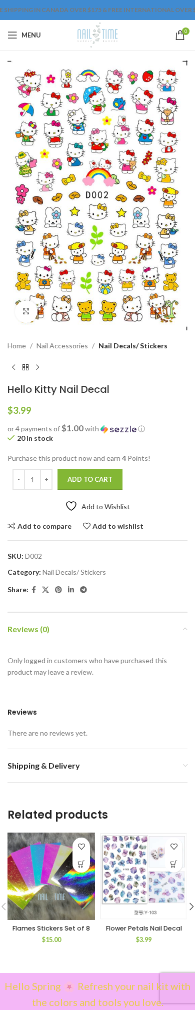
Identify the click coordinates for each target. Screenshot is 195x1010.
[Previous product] (14, 367)
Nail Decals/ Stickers (133, 345)
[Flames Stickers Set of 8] (51, 876)
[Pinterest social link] (58, 590)
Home (17, 345)
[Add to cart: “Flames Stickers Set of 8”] (81, 864)
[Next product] (38, 367)
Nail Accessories (62, 345)
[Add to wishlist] (81, 846)
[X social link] (45, 590)
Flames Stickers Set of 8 (51, 928)
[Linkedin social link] (71, 590)
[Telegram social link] (83, 590)
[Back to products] (26, 367)
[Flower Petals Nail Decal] (144, 876)
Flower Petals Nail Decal (144, 928)
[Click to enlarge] (26, 311)
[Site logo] (97, 34)
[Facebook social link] (33, 590)
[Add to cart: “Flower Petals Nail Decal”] (173, 864)
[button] (98, 429)
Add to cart (90, 479)
